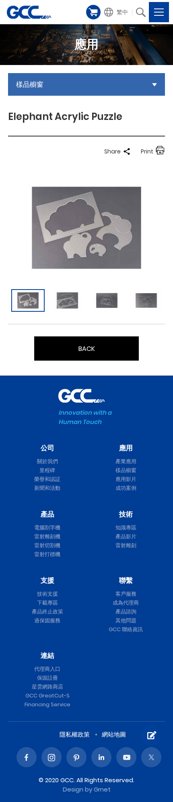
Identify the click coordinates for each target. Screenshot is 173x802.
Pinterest (76, 757)
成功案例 (125, 488)
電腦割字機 (47, 527)
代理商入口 (47, 669)
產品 (47, 514)
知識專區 (125, 527)
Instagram (51, 757)
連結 (47, 655)
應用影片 (125, 479)
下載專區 (47, 603)
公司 (47, 448)
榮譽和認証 (47, 479)
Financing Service (47, 704)
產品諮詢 (125, 611)
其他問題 (125, 620)
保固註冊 (47, 678)
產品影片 (125, 536)
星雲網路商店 (47, 687)
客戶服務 (125, 594)
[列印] (160, 151)
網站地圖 (114, 734)
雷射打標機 (47, 554)
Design (73, 789)
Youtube (126, 757)
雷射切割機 (47, 545)
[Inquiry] (151, 735)
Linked (101, 757)
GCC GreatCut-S (47, 695)
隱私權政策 (75, 734)
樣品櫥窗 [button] (29, 84)
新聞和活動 (47, 488)
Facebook (26, 757)
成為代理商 (126, 603)
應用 (126, 448)
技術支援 (47, 594)
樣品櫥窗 (125, 470)
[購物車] (93, 12)
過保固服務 (47, 620)
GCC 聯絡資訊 (126, 629)
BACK (86, 348)
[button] (117, 12)
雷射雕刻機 (47, 536)
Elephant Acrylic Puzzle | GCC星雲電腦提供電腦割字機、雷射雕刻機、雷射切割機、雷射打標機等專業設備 (29, 12)
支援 (47, 580)
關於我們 (47, 461)
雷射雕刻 (125, 545)
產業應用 (125, 461)
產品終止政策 (47, 611)
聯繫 (126, 580)
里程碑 (47, 470)
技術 (126, 514)
